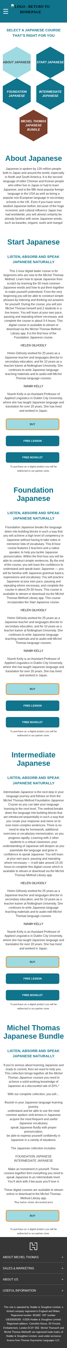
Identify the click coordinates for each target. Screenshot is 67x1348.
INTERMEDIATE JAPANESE (50, 93)
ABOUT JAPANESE (17, 62)
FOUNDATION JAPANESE (17, 93)
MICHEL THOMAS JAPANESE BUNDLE (33, 125)
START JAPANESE (50, 62)
